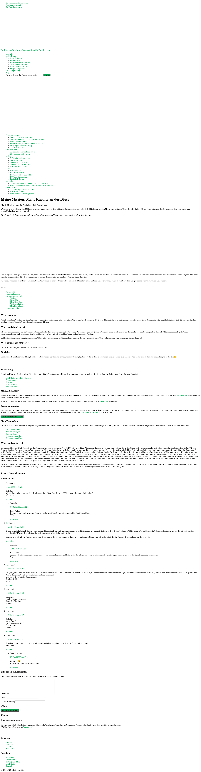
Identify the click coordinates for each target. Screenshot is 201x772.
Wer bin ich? (10, 292)
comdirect (104, 401)
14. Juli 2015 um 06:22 (18, 507)
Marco (8, 565)
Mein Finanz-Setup (16, 306)
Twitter (95, 412)
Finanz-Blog (14, 300)
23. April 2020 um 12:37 (15, 639)
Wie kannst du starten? (14, 296)
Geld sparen (10, 382)
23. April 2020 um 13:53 (19, 657)
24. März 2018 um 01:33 (15, 593)
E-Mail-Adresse (7, 702)
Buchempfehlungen (13, 432)
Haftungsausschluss (13, 762)
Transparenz (27, 727)
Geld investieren (12, 386)
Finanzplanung (11, 380)
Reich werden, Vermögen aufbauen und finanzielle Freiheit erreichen (26, 50)
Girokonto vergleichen (14, 438)
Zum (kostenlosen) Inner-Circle (12, 416)
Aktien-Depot (182, 395)
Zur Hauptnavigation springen (17, 3)
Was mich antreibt (12, 308)
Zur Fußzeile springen (14, 7)
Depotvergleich (11, 434)
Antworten (9, 499)
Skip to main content (13, 5)
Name (4, 697)
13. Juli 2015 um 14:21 (14, 487)
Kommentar (5, 693)
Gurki (8, 523)
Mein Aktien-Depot (16, 302)
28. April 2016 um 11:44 (15, 527)
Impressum (10, 758)
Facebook (85, 412)
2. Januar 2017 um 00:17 (15, 569)
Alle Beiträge (10, 764)
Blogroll (9, 766)
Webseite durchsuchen (14, 75)
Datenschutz (10, 760)
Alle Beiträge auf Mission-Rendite (18, 378)
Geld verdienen (11, 384)
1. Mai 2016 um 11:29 (18, 549)
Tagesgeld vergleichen (14, 436)
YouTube (13, 298)
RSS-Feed (9, 749)
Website (4, 706)
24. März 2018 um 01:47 (15, 615)
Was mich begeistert (13, 294)
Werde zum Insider (16, 304)
